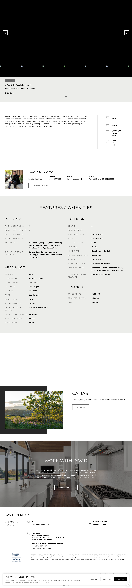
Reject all (93, 579)
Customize (107, 579)
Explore (81, 407)
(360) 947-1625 (55, 179)
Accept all (120, 579)
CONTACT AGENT (40, 185)
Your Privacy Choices (66, 586)
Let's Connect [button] (66, 487)
